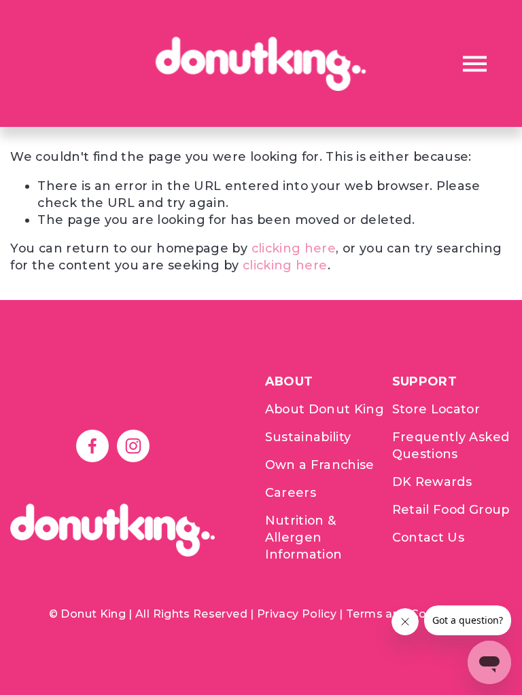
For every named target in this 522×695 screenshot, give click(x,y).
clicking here (293, 248)
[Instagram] (133, 446)
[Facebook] (92, 446)
